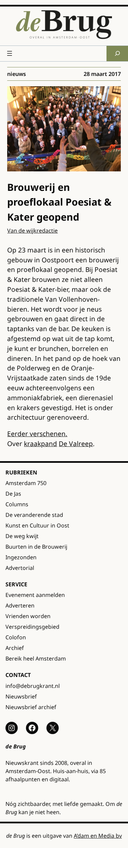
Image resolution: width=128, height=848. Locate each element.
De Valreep (76, 443)
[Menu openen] (9, 53)
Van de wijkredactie (32, 230)
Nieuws (16, 74)
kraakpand (40, 443)
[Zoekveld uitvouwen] (117, 53)
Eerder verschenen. (37, 433)
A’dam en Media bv (98, 835)
